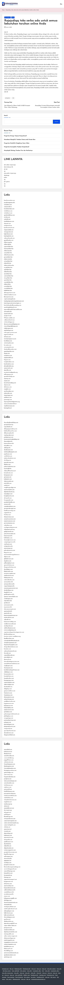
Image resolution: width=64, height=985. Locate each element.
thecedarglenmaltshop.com (11, 422)
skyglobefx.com (8, 592)
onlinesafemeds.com (9, 238)
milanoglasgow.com (9, 911)
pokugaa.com (7, 722)
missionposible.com (9, 934)
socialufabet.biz (8, 267)
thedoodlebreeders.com (10, 349)
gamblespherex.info (9, 594)
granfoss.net (7, 919)
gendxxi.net (7, 602)
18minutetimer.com (9, 517)
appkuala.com (7, 860)
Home (3, 9)
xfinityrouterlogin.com (9, 938)
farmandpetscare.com (10, 540)
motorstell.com (8, 789)
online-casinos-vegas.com (10, 936)
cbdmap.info (7, 447)
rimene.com (7, 896)
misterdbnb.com (8, 657)
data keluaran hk (8, 167)
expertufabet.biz (8, 246)
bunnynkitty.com (8, 873)
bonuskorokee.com (9, 678)
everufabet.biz (8, 286)
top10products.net (9, 435)
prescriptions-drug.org (9, 793)
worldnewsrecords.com (10, 623)
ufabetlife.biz (7, 263)
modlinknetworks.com (9, 701)
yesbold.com (7, 219)
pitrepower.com (8, 927)
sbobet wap (27, 975)
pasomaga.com (8, 399)
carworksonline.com (9, 783)
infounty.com (7, 336)
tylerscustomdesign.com (10, 781)
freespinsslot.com (8, 500)
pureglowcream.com (9, 864)
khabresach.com (8, 948)
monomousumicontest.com (11, 588)
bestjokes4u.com (8, 473)
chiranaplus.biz (8, 904)
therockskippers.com (9, 917)
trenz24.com (7, 831)
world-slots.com (8, 456)
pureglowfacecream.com (10, 852)
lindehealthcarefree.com (10, 431)
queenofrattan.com (9, 565)
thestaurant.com (8, 667)
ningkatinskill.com (8, 357)
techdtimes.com (8, 211)
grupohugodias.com (9, 351)
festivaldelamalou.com (10, 768)
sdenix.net (6, 806)
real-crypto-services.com (10, 332)
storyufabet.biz (8, 278)
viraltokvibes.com (8, 797)
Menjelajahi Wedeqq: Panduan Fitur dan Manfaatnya (18, 150)
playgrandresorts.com (9, 726)
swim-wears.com (8, 774)
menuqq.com (5, 968)
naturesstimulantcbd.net (10, 403)
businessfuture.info (9, 443)
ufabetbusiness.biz (9, 255)
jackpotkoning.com (9, 699)
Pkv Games (7, 17)
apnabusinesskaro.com (10, 955)
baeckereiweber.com (9, 200)
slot (13, 98)
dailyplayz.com (8, 688)
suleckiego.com (8, 957)
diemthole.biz (7, 843)
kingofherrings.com (9, 854)
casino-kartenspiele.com (10, 820)
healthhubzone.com (9, 221)
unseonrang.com (8, 548)
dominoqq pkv (18, 968)
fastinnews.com (8, 693)
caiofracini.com (8, 544)
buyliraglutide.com (8, 236)
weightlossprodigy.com (10, 487)
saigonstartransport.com (10, 879)
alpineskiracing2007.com (10, 923)
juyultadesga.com (8, 330)
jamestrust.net (8, 829)
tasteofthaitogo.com (9, 871)
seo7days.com (7, 862)
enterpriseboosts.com (9, 818)
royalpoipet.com (8, 665)
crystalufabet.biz (8, 282)
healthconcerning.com (9, 510)
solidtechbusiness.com (9, 628)
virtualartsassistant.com (10, 642)
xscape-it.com (7, 315)
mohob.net (7, 485)
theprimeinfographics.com (10, 644)
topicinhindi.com (8, 426)
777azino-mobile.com (9, 318)
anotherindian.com (9, 391)
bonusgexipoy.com (9, 680)
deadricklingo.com (8, 590)
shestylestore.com (8, 732)
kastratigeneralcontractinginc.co (12, 303)
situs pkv (59, 968)
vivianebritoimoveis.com (10, 799)
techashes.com (8, 204)
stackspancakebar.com (10, 906)
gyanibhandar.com (8, 240)
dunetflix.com (7, 370)
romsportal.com (8, 728)
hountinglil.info (7, 468)
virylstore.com (7, 787)
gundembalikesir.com (9, 215)
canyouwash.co (8, 206)
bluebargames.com (9, 766)
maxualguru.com (8, 493)
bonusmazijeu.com (8, 674)
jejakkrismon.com (8, 841)
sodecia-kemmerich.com (10, 651)
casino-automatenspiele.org (11, 823)
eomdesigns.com (8, 598)
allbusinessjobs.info (9, 433)
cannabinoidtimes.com (9, 506)
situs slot (29, 971)
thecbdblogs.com (8, 950)
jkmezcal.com (7, 659)
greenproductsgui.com (10, 508)
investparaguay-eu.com (10, 338)
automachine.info (8, 582)
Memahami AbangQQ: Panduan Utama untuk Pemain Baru (19, 139)
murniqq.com (42, 975)
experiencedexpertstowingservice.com (14, 632)
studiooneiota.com (9, 575)
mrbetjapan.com (8, 856)
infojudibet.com (8, 445)
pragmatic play (37, 971)
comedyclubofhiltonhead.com (11, 640)
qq (4, 171)
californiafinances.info (9, 890)
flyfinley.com (7, 464)
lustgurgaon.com (8, 475)
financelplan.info (8, 441)
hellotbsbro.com (8, 537)
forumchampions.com (9, 764)
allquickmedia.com (8, 848)
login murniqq (10, 977)
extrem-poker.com (9, 343)
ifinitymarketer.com (9, 697)
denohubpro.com (8, 569)
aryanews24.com (8, 313)
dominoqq (6, 175)
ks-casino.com (7, 345)
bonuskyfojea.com (8, 676)
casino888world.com (9, 655)
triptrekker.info (8, 600)
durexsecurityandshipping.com (12, 324)
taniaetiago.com (8, 395)
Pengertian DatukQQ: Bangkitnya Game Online (16, 143)
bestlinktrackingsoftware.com (11, 670)
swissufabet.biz (8, 252)
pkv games (7, 98)
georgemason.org (8, 424)
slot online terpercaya (10, 164)
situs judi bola (15, 971)
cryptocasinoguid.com (9, 299)
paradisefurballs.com (9, 502)
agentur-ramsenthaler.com (11, 596)
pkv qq (11, 968)
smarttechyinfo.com (9, 489)
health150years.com (9, 791)
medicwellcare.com (9, 617)
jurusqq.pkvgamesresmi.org (38, 979)
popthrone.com (8, 454)
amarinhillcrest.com (9, 808)
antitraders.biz (8, 311)
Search (6, 115)
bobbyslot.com (8, 479)
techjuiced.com (8, 225)
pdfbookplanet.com (9, 563)
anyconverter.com (8, 837)
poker (5, 177)
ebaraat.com (7, 223)
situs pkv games (51, 968)
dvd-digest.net (8, 900)
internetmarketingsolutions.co (11, 554)
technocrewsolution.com (10, 795)
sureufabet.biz (8, 273)
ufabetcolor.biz (8, 259)
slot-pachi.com (8, 498)
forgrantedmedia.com (9, 776)
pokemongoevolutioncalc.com (11, 714)
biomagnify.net (8, 408)
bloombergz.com (8, 816)
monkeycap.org (8, 804)
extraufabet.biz (8, 261)
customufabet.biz (8, 276)
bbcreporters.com (8, 296)
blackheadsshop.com (9, 634)
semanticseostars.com (10, 519)
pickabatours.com (8, 437)
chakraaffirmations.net (10, 470)
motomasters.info (8, 605)
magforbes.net (8, 801)
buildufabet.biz (8, 290)
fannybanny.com (8, 695)
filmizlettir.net (7, 753)
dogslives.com (7, 561)
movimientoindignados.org (11, 372)
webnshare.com (8, 525)
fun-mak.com (7, 653)
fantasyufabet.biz (8, 248)
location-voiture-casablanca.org (12, 636)
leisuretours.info (8, 535)
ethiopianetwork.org (9, 529)
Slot (13, 17)
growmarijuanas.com (9, 523)
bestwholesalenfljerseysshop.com (12, 305)
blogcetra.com (8, 552)
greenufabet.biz (8, 257)
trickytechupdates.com (10, 944)
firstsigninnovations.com (10, 770)
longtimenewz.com (9, 703)
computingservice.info (9, 542)
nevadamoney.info (9, 894)
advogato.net (7, 812)
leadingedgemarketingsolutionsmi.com (14, 301)
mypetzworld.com (8, 334)
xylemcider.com (8, 393)
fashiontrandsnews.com (10, 294)
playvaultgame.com (9, 724)
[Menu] (61, 3)
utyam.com (7, 380)
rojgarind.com (7, 512)
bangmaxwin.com (8, 881)
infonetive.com (8, 883)
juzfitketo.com (8, 397)
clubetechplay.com (9, 684)
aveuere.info (7, 504)
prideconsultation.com (9, 466)
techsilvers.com (8, 355)
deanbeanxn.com (8, 449)
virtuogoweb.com (8, 232)
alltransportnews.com (9, 292)
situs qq (34, 968)
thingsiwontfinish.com (9, 735)
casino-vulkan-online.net (10, 925)
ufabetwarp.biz (8, 242)
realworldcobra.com (9, 579)
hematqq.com (50, 975)
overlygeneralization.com (10, 527)
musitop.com (7, 378)
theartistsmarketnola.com (10, 902)
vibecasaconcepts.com (10, 609)
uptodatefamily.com (9, 376)
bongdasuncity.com (9, 496)
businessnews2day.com (10, 621)
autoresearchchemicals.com (11, 952)
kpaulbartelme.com (9, 638)
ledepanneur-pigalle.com (10, 898)
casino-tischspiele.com (10, 825)
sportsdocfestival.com (10, 730)
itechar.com (7, 217)
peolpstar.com (7, 778)
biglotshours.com (8, 234)
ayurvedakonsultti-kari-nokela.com (13, 309)
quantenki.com (8, 613)
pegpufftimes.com (8, 760)
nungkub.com (7, 389)
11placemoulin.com (8, 481)
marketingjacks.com (9, 940)
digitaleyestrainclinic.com (10, 931)
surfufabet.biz (7, 269)
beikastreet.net (8, 751)
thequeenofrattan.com (10, 567)
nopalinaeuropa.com (9, 405)
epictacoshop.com (8, 885)
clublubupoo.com (8, 672)
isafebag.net (7, 814)
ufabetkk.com (7, 846)
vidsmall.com (7, 619)
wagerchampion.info (9, 586)
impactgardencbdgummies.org (12, 401)
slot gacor (53, 977)
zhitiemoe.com (8, 387)
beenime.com (7, 649)
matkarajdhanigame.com (10, 452)
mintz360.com (7, 483)
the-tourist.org (8, 810)
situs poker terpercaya (10, 173)
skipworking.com (8, 833)
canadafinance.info (9, 892)
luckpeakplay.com (8, 707)
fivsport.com (7, 359)
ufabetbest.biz (8, 271)
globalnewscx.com (8, 558)
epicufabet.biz (8, 280)
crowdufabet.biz (8, 288)
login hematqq (19, 977)
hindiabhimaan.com (9, 946)
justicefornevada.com (9, 533)
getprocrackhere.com (9, 691)
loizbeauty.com (8, 835)
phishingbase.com (8, 716)
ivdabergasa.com (8, 328)
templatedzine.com (9, 361)
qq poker (33, 977)
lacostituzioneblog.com (10, 382)
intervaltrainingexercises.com (11, 661)
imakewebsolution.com (10, 458)
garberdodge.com (8, 772)
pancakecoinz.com (9, 462)
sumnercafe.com (8, 368)
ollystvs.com (7, 556)
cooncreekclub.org (9, 758)
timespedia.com (8, 839)
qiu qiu (5, 169)
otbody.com (7, 827)
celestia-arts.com (8, 762)
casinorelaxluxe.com (9, 682)
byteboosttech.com (9, 227)
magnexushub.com (8, 229)
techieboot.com (8, 213)
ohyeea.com (7, 385)
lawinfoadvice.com (9, 364)
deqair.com (7, 353)
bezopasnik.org (8, 875)
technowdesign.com (9, 322)
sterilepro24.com (8, 626)
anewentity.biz (8, 858)
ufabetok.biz (7, 284)
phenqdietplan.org (8, 366)
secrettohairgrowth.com (10, 869)
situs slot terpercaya (7, 973)
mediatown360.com (9, 929)
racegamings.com (8, 718)
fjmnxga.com (7, 877)
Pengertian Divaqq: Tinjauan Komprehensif (15, 135)
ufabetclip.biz (7, 244)
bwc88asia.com (8, 341)
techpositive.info (8, 546)
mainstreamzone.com (9, 521)
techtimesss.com (8, 785)
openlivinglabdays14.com (10, 307)
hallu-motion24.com (9, 915)
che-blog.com (7, 460)
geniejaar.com (7, 477)
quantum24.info (8, 611)
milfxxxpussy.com (8, 374)
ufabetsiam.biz (8, 250)
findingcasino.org (8, 577)
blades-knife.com (8, 571)
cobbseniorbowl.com (9, 320)
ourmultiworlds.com (9, 755)
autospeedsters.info (9, 584)
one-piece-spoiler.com (9, 573)
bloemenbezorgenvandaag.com (12, 867)
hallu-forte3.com (8, 913)
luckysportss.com (8, 705)
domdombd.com (8, 686)
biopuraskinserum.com (9, 887)
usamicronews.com (9, 709)
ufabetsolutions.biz (9, 265)
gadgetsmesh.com (8, 531)
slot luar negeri (7, 971)
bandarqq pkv (34, 975)
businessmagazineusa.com (10, 615)
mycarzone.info (8, 607)
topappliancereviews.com (10, 942)
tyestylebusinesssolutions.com (11, 663)
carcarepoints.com (9, 347)
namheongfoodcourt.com (10, 908)
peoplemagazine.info (9, 202)
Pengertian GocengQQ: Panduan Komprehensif (16, 146)
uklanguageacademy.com (10, 428)
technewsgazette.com (10, 850)
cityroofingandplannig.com (11, 326)
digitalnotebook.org (9, 491)
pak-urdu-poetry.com (9, 550)
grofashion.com (8, 711)
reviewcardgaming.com (10, 630)
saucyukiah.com (8, 749)
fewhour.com (7, 514)
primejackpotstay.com (10, 720)
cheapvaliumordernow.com (11, 646)
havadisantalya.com (9, 208)
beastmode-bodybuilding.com (11, 439)
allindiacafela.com (8, 921)
